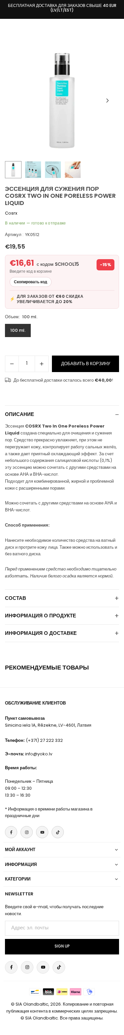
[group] (62, 100)
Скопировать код (30, 282)
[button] (107, 100)
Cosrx (11, 213)
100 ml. (17, 330)
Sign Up (62, 946)
